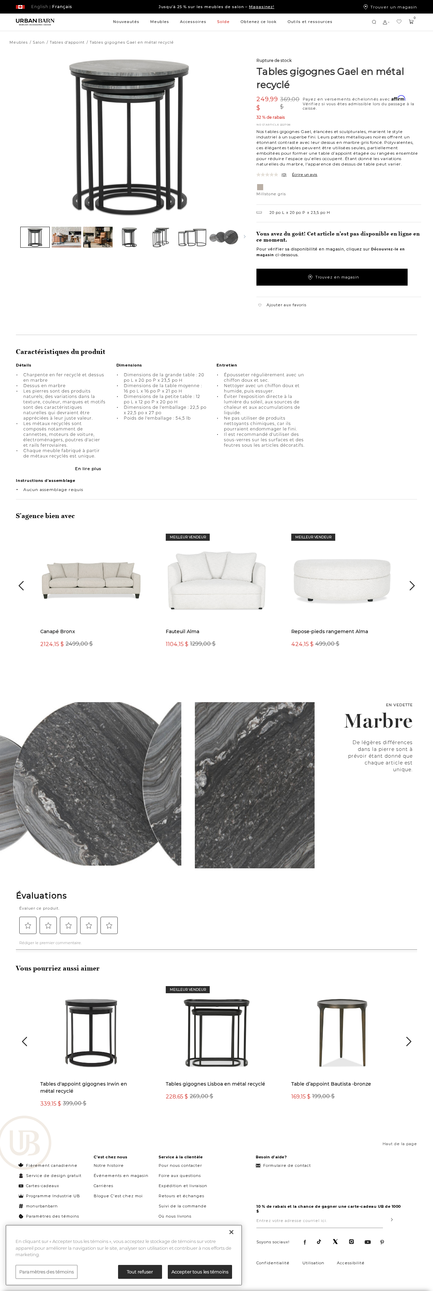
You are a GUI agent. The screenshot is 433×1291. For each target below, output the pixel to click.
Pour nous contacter (180, 1165)
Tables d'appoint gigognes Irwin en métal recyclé (83, 1087)
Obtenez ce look (259, 21)
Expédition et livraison (183, 1185)
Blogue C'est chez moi (118, 1196)
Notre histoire (109, 1165)
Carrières (103, 1185)
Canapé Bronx (57, 631)
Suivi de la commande (183, 1206)
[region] (123, 1255)
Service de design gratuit (53, 1175)
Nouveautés (126, 21)
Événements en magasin (121, 1175)
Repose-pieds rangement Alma (329, 631)
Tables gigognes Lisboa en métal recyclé (215, 1084)
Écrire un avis (304, 174)
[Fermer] (231, 1232)
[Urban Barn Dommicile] (35, 22)
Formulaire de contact (287, 1165)
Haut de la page (400, 1143)
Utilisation (313, 1263)
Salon (39, 42)
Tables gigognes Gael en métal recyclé (330, 77)
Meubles (159, 21)
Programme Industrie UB (53, 1196)
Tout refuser (140, 1271)
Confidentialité (273, 1263)
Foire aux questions (180, 1175)
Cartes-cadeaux (42, 1185)
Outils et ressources (310, 21)
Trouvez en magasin (337, 277)
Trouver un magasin (393, 6)
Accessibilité (351, 1263)
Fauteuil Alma (182, 631)
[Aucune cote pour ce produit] (268, 175)
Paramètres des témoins (52, 1216)
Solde (223, 21)
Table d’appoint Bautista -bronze (331, 1084)
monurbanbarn (42, 1206)
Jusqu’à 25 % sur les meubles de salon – (216, 6)
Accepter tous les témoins (200, 1271)
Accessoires (193, 21)
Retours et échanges (181, 1196)
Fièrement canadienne (51, 1165)
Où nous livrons (175, 1216)
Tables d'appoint (67, 42)
